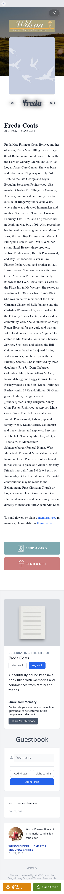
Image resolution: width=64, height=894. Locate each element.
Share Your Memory (23, 721)
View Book (17, 665)
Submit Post (32, 781)
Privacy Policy (22, 878)
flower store (44, 523)
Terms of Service (41, 878)
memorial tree (47, 517)
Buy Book (37, 665)
